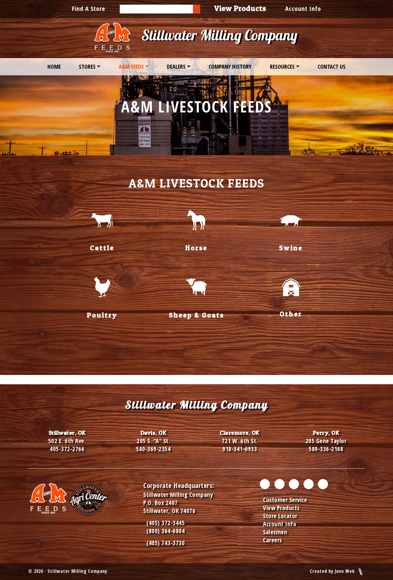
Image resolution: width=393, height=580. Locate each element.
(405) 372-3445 (164, 523)
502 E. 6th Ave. (67, 441)
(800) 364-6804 (165, 531)
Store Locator (280, 516)
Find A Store (88, 8)
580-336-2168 (326, 449)
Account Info (303, 8)
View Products (281, 508)
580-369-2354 (153, 449)
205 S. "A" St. (153, 441)
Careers (272, 540)
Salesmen (275, 532)
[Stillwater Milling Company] (196, 38)
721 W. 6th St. (240, 441)
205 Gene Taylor (326, 441)
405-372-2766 (67, 449)
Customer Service (285, 500)
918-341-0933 (239, 449)
